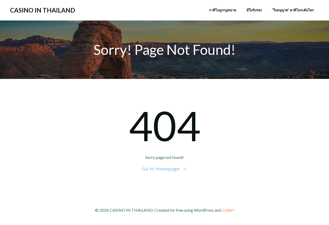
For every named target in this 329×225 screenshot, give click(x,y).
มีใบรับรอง (254, 10)
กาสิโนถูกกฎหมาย (222, 10)
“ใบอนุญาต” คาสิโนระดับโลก (293, 10)
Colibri (228, 210)
